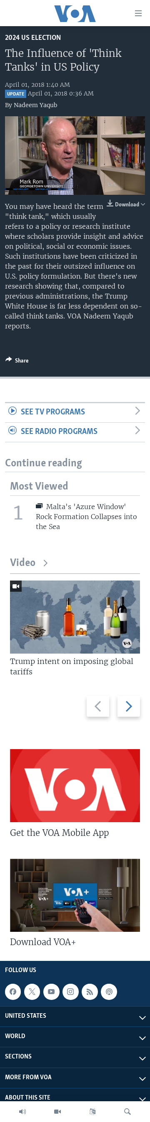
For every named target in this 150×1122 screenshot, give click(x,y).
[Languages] (92, 1111)
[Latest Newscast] (22, 1111)
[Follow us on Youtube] (51, 992)
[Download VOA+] (75, 895)
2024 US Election (33, 38)
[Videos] (57, 1111)
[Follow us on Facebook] (13, 992)
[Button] (17, 362)
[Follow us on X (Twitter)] (32, 992)
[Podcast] (109, 992)
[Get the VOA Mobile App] (75, 785)
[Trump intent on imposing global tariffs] (75, 617)
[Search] (127, 1111)
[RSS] (90, 992)
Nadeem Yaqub (35, 105)
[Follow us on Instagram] (70, 992)
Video (22, 563)
